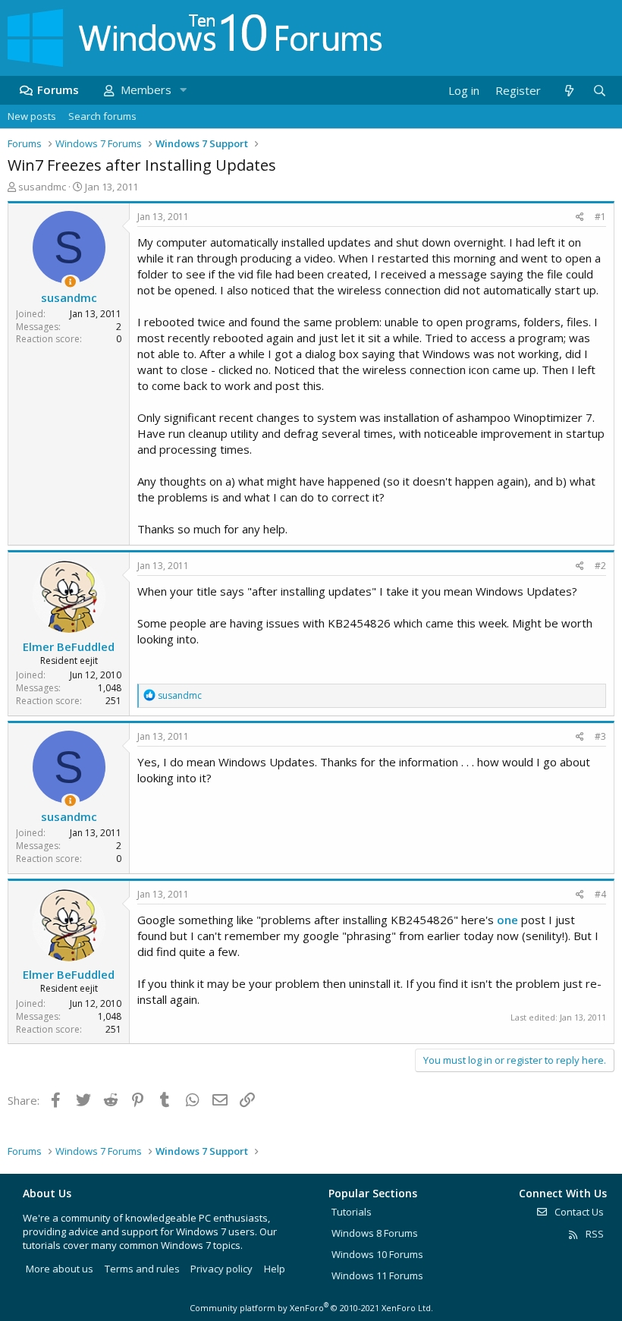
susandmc (42, 186)
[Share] (579, 217)
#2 (600, 565)
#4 (600, 894)
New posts (32, 116)
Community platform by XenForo (311, 1307)
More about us (59, 1268)
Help (274, 1268)
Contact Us (578, 1212)
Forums (58, 89)
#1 (600, 216)
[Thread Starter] (70, 282)
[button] (182, 90)
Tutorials (351, 1212)
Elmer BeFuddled (69, 646)
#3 (600, 736)
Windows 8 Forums (374, 1233)
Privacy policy (221, 1268)
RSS (593, 1234)
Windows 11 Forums (377, 1275)
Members (146, 89)
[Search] (599, 91)
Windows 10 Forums (377, 1254)
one (507, 919)
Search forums (102, 116)
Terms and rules (142, 1268)
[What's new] (568, 91)
